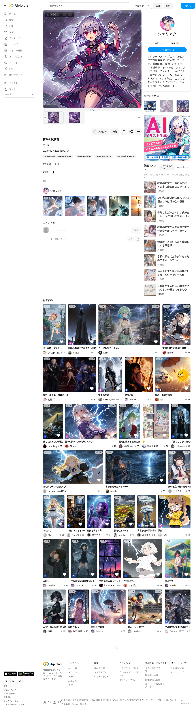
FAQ (159, 699)
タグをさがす (100, 672)
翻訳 (45, 181)
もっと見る (181, 167)
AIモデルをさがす (102, 676)
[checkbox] (52, 239)
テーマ (71, 676)
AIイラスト (73, 667)
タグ (70, 685)
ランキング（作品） (129, 667)
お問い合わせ (9, 693)
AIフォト (72, 672)
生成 (158, 5)
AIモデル (72, 680)
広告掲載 (65, 704)
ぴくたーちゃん (10, 690)
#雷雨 (46, 172)
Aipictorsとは (177, 667)
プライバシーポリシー (13, 701)
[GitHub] (59, 702)
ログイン (188, 5)
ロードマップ (177, 672)
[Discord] (49, 702)
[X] (45, 702)
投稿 (168, 5)
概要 (5, 686)
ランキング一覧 (127, 679)
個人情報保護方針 (80, 699)
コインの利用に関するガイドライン (137, 699)
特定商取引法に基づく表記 (105, 699)
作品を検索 (99, 667)
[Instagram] (54, 702)
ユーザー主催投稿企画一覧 (155, 685)
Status (75, 704)
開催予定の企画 (152, 679)
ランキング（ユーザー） (129, 674)
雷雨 (57, 163)
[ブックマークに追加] (124, 131)
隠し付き (58, 239)
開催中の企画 (151, 675)
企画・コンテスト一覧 (155, 669)
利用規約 (7, 697)
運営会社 (84, 704)
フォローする (167, 49)
